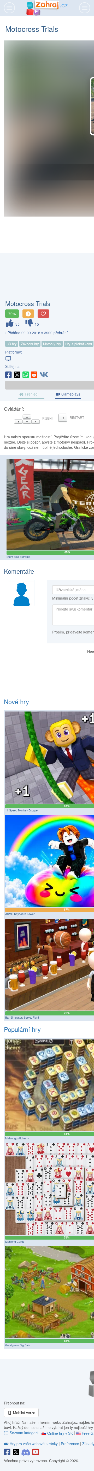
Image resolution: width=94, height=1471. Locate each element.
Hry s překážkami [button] (78, 343)
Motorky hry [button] (52, 343)
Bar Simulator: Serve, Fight (22, 1017)
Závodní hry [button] (30, 343)
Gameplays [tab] (70, 394)
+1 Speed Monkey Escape (21, 810)
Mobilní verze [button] (23, 1412)
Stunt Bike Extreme (18, 557)
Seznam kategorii (24, 1432)
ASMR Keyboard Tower (20, 914)
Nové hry (16, 701)
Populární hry (22, 1029)
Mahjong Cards (14, 1241)
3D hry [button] (12, 343)
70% (12, 313)
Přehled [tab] (31, 394)
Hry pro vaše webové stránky (34, 1443)
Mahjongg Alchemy (17, 1138)
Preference (70, 1443)
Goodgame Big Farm (18, 1345)
